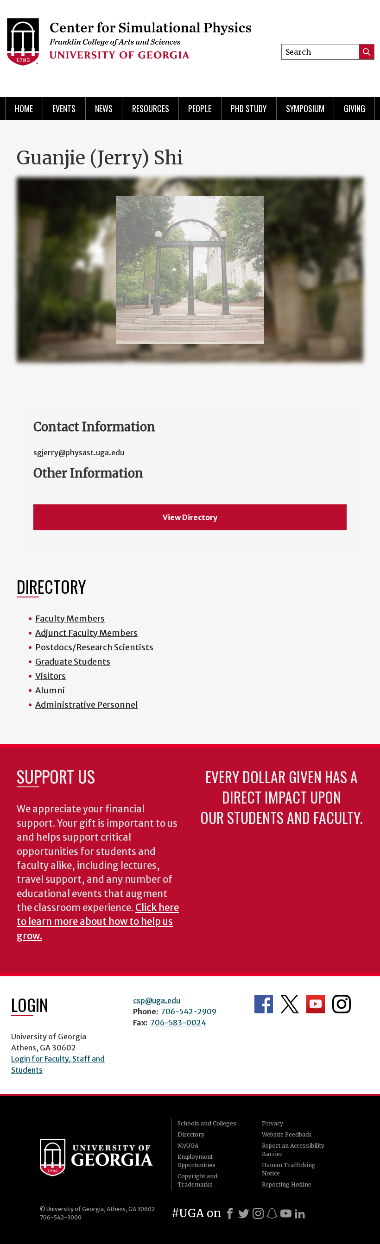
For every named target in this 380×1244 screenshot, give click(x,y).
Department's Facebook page (263, 1004)
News (104, 108)
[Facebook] (229, 1213)
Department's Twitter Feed (289, 1004)
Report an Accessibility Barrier (293, 1149)
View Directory (190, 517)
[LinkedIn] (299, 1213)
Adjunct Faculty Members (86, 633)
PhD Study (248, 108)
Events (64, 108)
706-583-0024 (178, 1022)
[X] (243, 1213)
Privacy (272, 1123)
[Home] (129, 46)
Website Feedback (286, 1134)
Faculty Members (70, 618)
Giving (354, 108)
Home (24, 108)
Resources (150, 108)
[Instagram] (258, 1213)
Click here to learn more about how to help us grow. (98, 922)
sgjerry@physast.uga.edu (78, 452)
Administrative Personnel (86, 704)
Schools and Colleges (206, 1123)
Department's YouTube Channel (315, 1004)
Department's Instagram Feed (341, 1004)
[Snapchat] (272, 1213)
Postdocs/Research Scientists (94, 647)
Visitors (50, 676)
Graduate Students (72, 661)
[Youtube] (285, 1213)
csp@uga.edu (156, 1000)
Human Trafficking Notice (289, 1169)
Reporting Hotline (286, 1184)
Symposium (305, 108)
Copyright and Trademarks (197, 1180)
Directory (190, 1134)
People (199, 108)
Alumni (50, 690)
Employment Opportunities (196, 1161)
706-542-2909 (188, 1011)
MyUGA (187, 1145)
